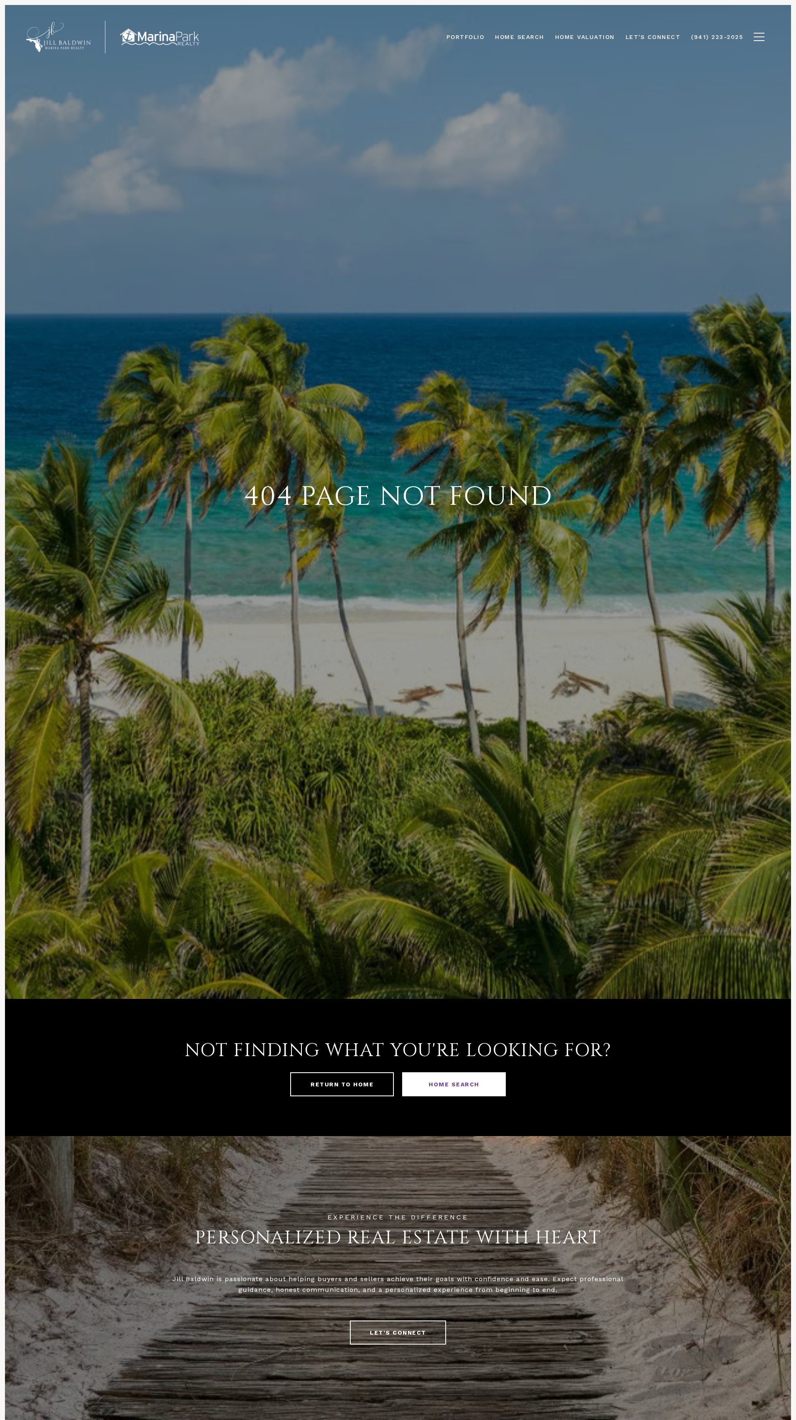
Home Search (454, 1084)
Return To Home (342, 1084)
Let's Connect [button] (398, 1332)
